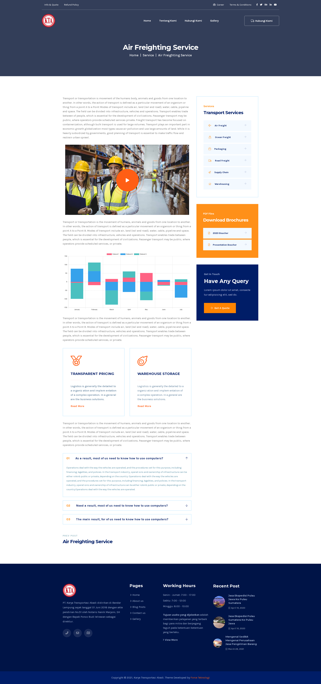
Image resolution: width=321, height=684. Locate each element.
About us (137, 600)
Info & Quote (51, 4)
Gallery (214, 20)
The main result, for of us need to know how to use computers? (117, 519)
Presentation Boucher (225, 244)
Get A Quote (222, 308)
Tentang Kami (168, 20)
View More (171, 639)
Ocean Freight (222, 137)
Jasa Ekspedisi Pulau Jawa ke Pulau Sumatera (241, 599)
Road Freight (221, 160)
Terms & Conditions (240, 4)
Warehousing (221, 184)
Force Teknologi (200, 677)
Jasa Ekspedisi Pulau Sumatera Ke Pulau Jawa (241, 619)
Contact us (138, 612)
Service (148, 55)
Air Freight (220, 125)
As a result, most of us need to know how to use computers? (114, 458)
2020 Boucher (220, 233)
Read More (77, 406)
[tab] (127, 458)
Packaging (220, 149)
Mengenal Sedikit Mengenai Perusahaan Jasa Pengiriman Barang (241, 640)
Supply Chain (221, 172)
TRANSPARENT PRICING (92, 374)
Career (220, 4)
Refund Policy (71, 4)
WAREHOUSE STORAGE (158, 374)
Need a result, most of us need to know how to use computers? (117, 505)
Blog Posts (138, 606)
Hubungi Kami (193, 20)
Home (147, 20)
